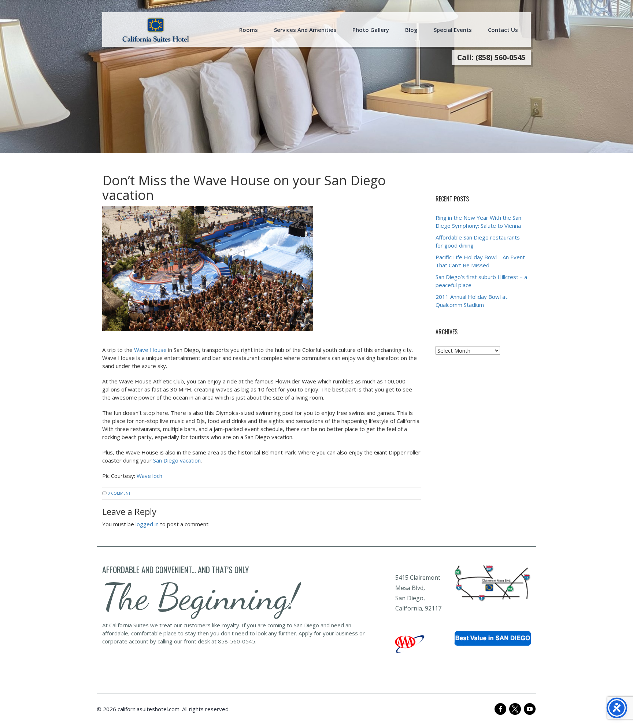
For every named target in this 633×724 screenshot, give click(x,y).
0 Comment (119, 493)
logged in (147, 524)
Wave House (150, 349)
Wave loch (149, 475)
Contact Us (503, 29)
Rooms (248, 29)
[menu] (155, 29)
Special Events (453, 29)
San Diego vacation (177, 460)
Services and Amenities (305, 29)
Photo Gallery (370, 29)
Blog (411, 29)
